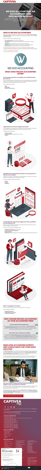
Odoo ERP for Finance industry (32, 457)
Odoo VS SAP (18, 443)
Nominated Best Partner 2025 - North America (11, 420)
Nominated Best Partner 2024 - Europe (10, 421)
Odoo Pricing (6, 446)
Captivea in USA (7, 432)
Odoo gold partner (6, 409)
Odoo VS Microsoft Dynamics (20, 444)
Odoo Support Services (31, 451)
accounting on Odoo (29, 35)
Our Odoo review (30, 450)
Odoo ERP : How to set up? (8, 445)
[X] (8, 407)
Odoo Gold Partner (19, 446)
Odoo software (30, 449)
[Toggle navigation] (37, 1)
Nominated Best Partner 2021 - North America (11, 426)
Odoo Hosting (30, 444)
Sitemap (6, 437)
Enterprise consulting (8, 431)
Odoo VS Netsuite (19, 445)
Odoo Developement (31, 440)
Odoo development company (32, 452)
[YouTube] (14, 407)
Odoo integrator (9, 408)
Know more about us (8, 435)
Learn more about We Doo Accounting (10, 51)
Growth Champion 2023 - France (9, 423)
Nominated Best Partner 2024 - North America (11, 422)
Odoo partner (34, 408)
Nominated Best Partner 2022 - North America (11, 425)
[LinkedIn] (11, 407)
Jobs (5, 434)
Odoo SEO (29, 445)
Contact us (6, 436)
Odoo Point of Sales (19, 441)
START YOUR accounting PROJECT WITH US (13, 395)
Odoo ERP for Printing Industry (32, 460)
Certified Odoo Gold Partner (8, 417)
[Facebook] (5, 407)
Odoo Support (30, 446)
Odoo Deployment (30, 443)
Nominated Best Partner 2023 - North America (11, 424)
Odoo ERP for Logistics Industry (32, 461)
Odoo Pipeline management (20, 440)
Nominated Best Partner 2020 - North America (11, 427)
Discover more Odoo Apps (20, 442)
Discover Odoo (7, 440)
